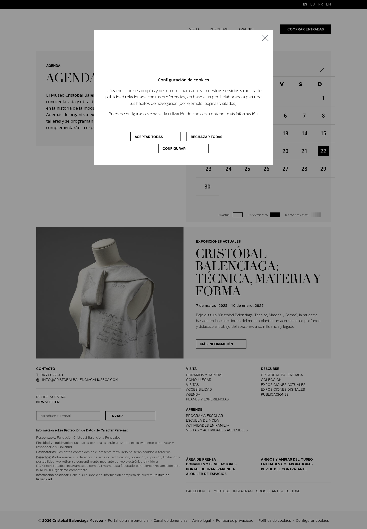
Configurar (174, 149)
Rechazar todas (206, 137)
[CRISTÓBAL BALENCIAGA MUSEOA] (183, 57)
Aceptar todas (149, 137)
